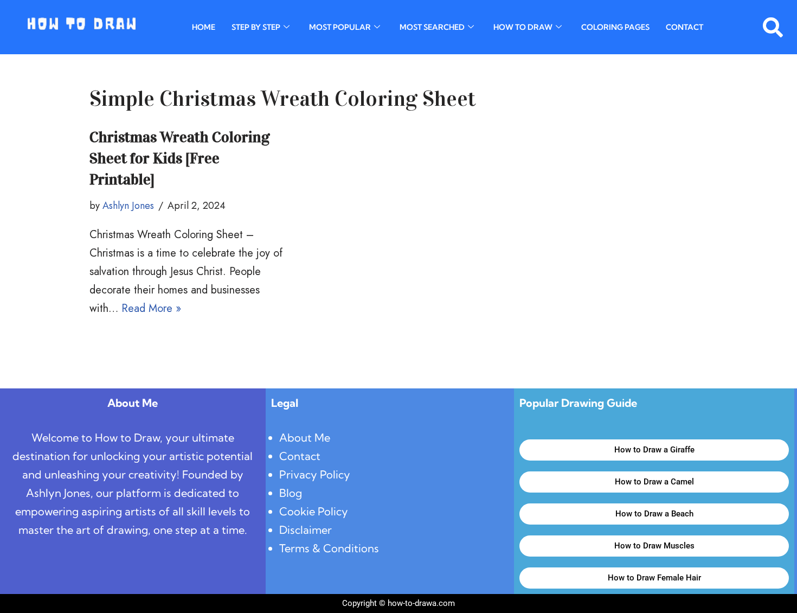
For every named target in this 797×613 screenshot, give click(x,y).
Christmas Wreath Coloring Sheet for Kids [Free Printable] (179, 158)
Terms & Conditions (329, 548)
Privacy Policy (314, 474)
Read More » (151, 308)
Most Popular (340, 27)
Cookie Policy (313, 511)
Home (203, 27)
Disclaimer (305, 530)
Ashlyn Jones (128, 206)
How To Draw (522, 27)
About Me (304, 437)
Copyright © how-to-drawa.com (398, 603)
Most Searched (432, 27)
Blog (290, 493)
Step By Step (256, 27)
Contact (684, 27)
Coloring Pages (615, 27)
